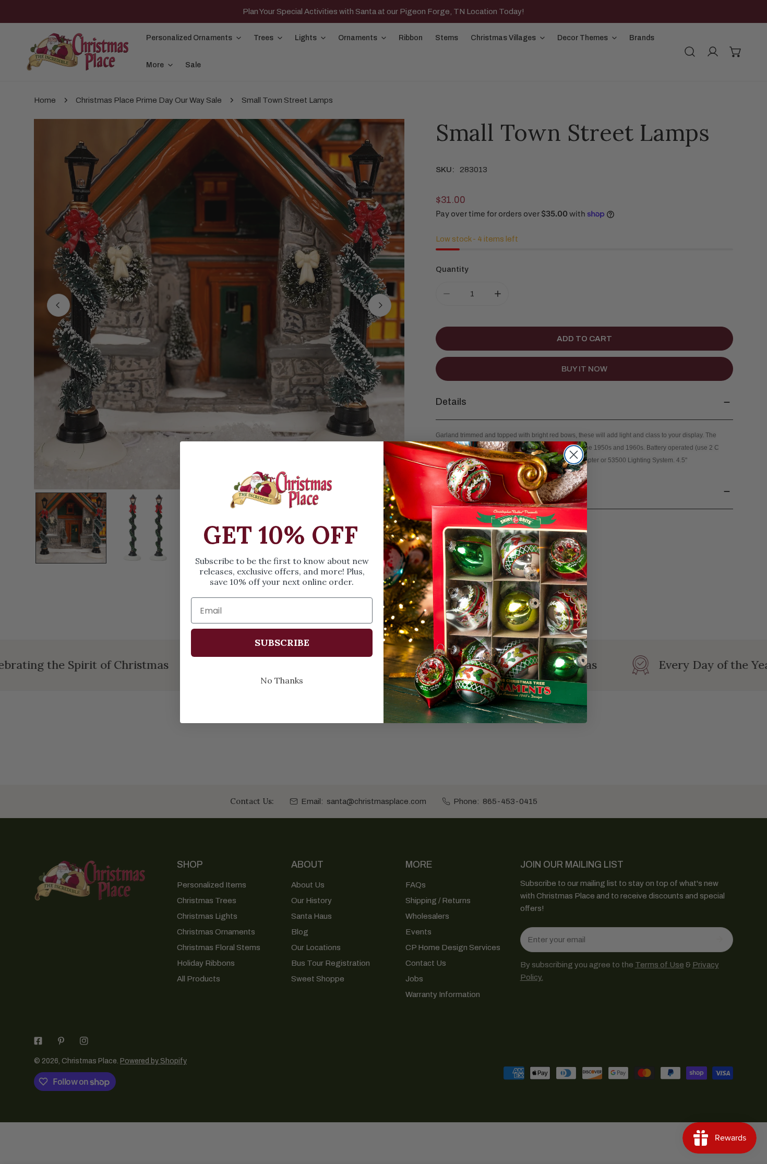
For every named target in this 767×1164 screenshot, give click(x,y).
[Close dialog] (574, 455)
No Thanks (281, 680)
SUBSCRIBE (282, 643)
